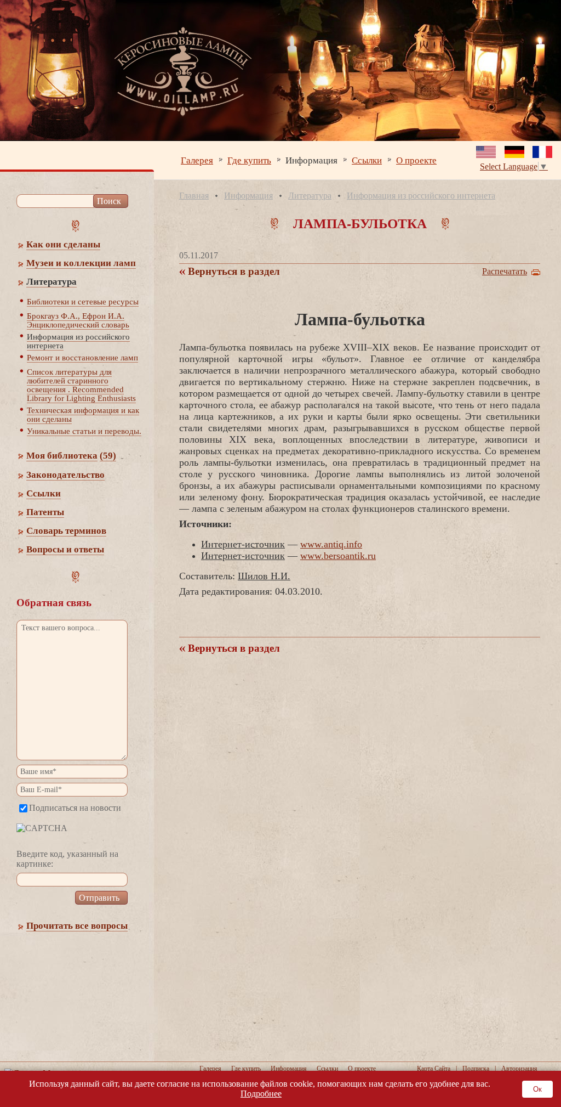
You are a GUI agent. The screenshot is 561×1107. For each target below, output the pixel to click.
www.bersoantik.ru (338, 555)
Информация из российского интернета (421, 195)
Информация (311, 160)
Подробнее (261, 1093)
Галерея (197, 160)
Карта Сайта (433, 1068)
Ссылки (367, 160)
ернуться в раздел (232, 271)
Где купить (249, 160)
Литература (309, 195)
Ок (537, 1089)
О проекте (416, 160)
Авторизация (519, 1068)
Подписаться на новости (75, 807)
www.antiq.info (331, 544)
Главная (194, 195)
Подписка (475, 1068)
